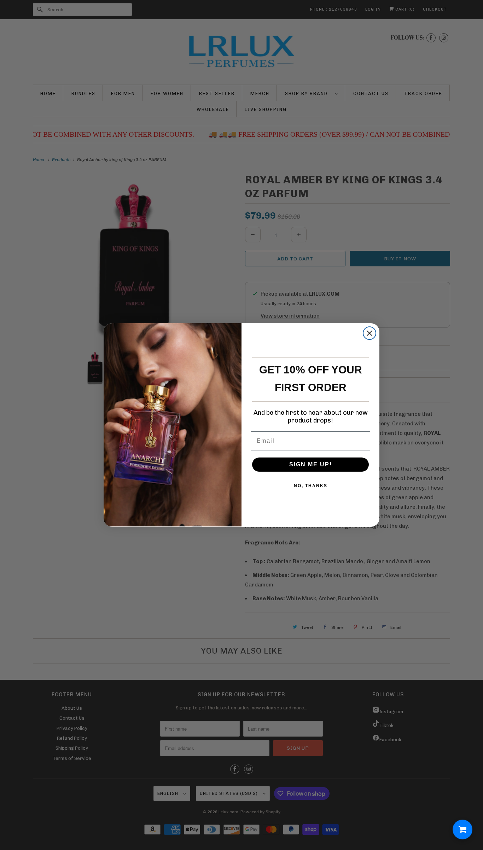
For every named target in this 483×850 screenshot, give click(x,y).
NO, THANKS (310, 485)
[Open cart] (462, 829)
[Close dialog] (369, 333)
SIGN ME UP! (310, 464)
